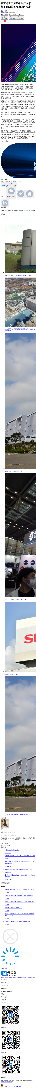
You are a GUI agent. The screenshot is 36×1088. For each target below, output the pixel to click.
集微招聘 (13, 977)
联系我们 (19, 977)
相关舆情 (3, 12)
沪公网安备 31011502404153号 (12, 1086)
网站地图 (24, 977)
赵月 (6, 11)
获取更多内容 (5, 883)
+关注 (3, 818)
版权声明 (8, 977)
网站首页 (3, 977)
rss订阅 (5, 979)
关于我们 (29, 977)
